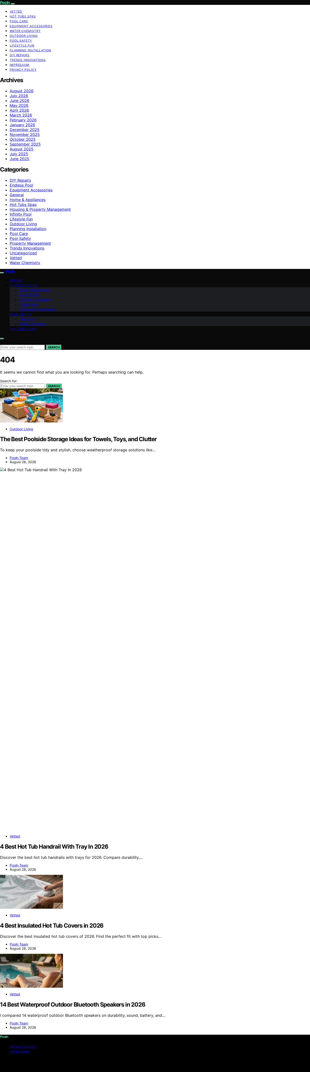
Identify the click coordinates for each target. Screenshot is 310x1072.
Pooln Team (19, 458)
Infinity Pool (20, 214)
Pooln (5, 2)
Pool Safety (21, 40)
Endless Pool (21, 185)
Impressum (19, 65)
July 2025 (19, 153)
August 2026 (21, 90)
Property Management (30, 243)
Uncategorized (23, 252)
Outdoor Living (24, 36)
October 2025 (23, 139)
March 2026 (21, 115)
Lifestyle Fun (22, 45)
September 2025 (25, 144)
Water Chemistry (25, 31)
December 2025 (24, 129)
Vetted (16, 11)
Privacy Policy (23, 69)
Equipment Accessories (31, 26)
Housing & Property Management (40, 209)
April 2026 (19, 110)
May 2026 (19, 105)
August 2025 (21, 149)
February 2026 (23, 119)
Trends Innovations (28, 60)
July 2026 (19, 95)
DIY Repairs (20, 55)
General (17, 194)
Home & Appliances (28, 199)
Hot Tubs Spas (23, 16)
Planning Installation (30, 50)
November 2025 (25, 134)
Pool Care (19, 21)
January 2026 (22, 124)
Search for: (8, 342)
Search (54, 347)
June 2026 (19, 100)
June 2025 (19, 158)
